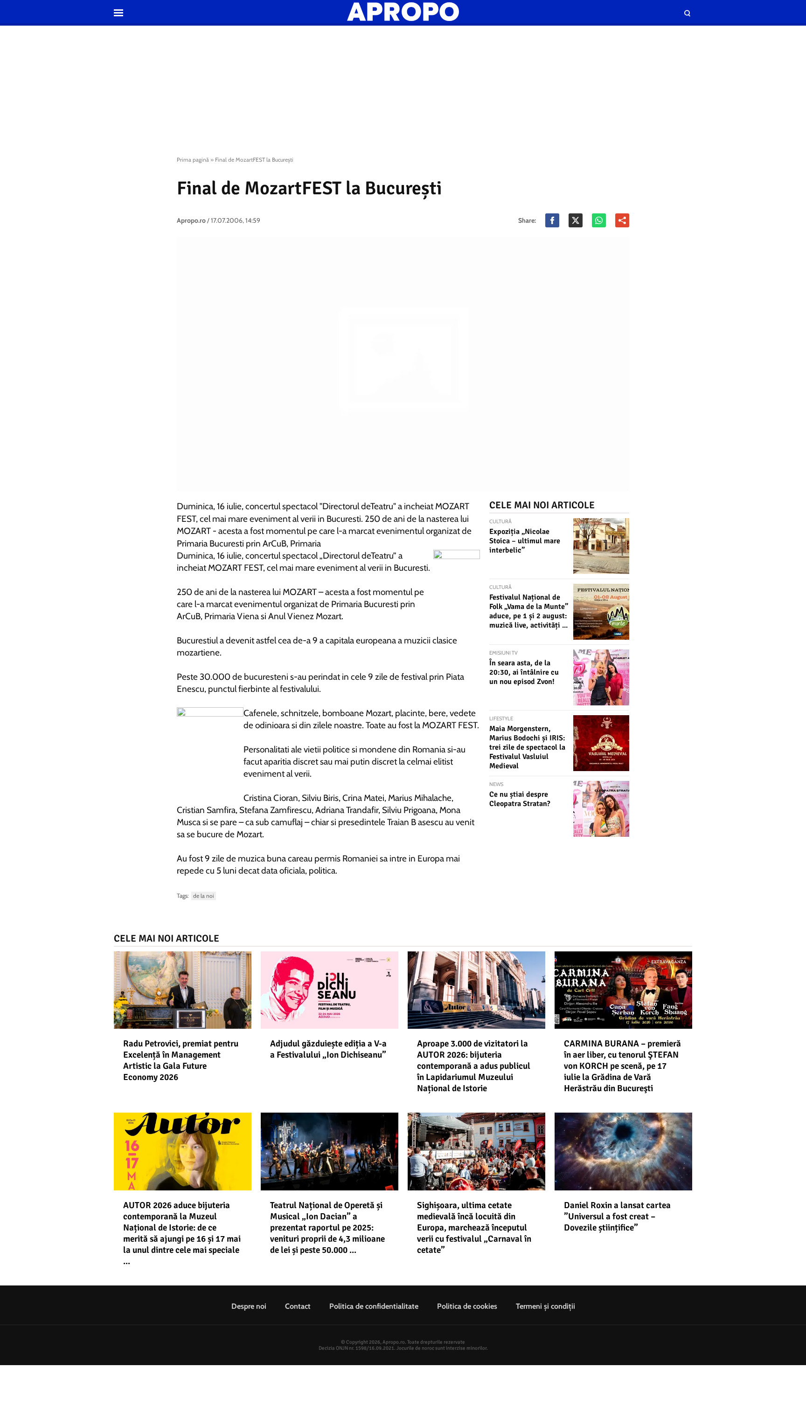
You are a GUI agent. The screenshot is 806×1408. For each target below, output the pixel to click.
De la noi (203, 895)
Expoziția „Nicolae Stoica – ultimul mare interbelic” (524, 541)
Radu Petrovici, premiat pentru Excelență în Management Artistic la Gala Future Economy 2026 (180, 1060)
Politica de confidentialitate (373, 1306)
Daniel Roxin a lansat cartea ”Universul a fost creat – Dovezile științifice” (617, 1216)
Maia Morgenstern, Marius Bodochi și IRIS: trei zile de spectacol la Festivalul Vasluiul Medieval (527, 747)
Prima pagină (193, 159)
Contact (298, 1306)
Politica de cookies (467, 1306)
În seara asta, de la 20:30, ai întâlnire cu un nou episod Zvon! (524, 672)
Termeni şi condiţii (545, 1306)
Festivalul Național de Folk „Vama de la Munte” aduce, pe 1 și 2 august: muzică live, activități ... (528, 611)
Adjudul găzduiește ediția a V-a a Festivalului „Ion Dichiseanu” (328, 1049)
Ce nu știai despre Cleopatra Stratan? (519, 799)
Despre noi (248, 1306)
